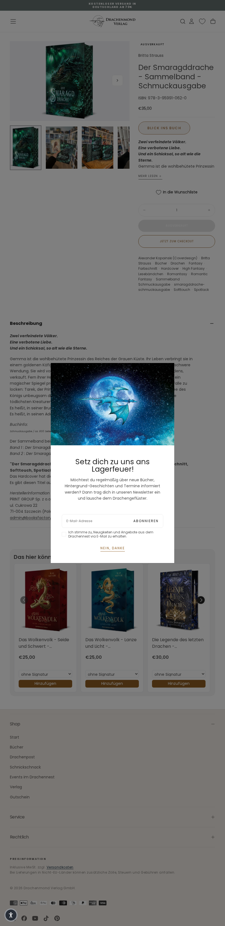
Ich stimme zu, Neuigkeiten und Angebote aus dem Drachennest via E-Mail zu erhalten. (110, 534)
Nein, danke (112, 548)
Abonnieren (146, 521)
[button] (11, 915)
